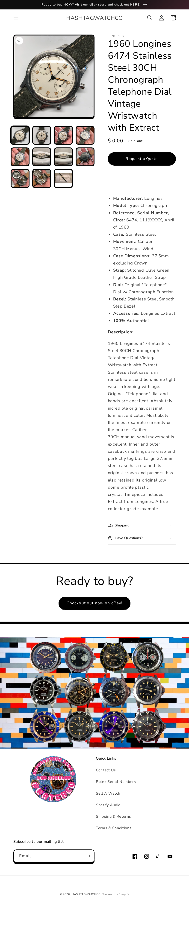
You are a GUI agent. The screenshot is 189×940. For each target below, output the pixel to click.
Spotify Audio (108, 805)
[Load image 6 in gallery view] (41, 156)
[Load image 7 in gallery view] (63, 156)
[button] (16, 18)
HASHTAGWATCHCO (86, 894)
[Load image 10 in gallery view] (41, 178)
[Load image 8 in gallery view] (85, 156)
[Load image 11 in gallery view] (63, 178)
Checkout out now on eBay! (95, 603)
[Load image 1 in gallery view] (20, 135)
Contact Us (106, 770)
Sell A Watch (108, 793)
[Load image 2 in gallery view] (41, 135)
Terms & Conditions (113, 828)
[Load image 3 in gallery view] (63, 135)
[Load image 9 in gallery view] (20, 178)
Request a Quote (142, 158)
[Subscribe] (88, 855)
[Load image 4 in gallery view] (85, 135)
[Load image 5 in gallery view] (20, 156)
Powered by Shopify (116, 894)
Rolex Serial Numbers (116, 781)
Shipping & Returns (113, 816)
